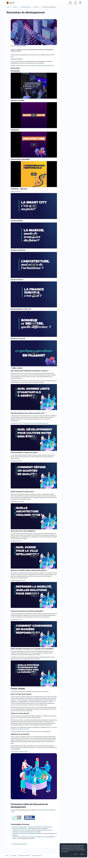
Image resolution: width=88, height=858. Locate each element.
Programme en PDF (16, 59)
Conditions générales (36, 855)
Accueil (8, 7)
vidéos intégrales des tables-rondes (45, 65)
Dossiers (15, 7)
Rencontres (36, 7)
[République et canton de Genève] (8, 2)
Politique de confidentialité (24, 855)
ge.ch (12, 3)
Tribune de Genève (44, 810)
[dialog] (73, 850)
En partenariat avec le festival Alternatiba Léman (34, 423)
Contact (7, 855)
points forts (25, 65)
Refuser (75, 854)
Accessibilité (13, 855)
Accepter (82, 854)
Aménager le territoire (25, 7)
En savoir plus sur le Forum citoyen (19, 751)
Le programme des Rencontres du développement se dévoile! (27, 833)
